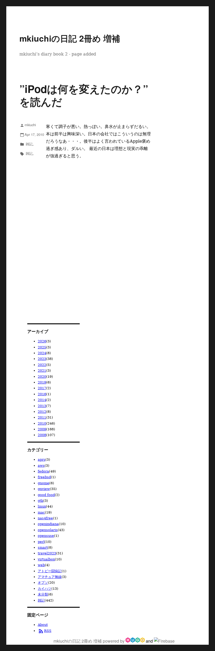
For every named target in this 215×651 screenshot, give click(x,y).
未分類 (43, 594)
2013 (42, 406)
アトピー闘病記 (50, 571)
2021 (42, 370)
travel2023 (47, 553)
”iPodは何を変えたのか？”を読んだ (83, 95)
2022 (42, 365)
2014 (42, 400)
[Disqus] (85, 229)
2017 (42, 388)
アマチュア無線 (50, 577)
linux (42, 506)
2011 (42, 417)
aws (41, 466)
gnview (44, 489)
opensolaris (48, 530)
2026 (42, 341)
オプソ (43, 583)
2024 (42, 353)
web (41, 565)
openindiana (48, 524)
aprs (41, 459)
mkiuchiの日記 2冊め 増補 (69, 38)
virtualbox (46, 559)
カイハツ (44, 589)
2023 (42, 359)
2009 (42, 429)
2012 (42, 412)
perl (41, 542)
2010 (42, 423)
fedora (43, 471)
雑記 (29, 143)
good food (46, 495)
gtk (40, 501)
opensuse (46, 536)
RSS (44, 631)
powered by (114, 641)
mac (41, 512)
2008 (42, 435)
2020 (42, 377)
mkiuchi (28, 124)
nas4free (45, 518)
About (43, 625)
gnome (43, 483)
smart (43, 547)
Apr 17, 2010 (32, 134)
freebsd (44, 477)
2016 (42, 394)
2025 (42, 347)
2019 (42, 382)
